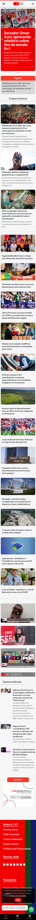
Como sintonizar (13, 839)
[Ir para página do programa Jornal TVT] (18, 676)
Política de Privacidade (17, 849)
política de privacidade (18, 896)
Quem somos (11, 844)
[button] (3, 3)
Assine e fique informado (17, 888)
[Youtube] (4, 865)
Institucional (10, 829)
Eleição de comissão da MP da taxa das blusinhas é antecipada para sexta (17, 346)
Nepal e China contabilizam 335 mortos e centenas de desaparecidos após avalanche (23, 731)
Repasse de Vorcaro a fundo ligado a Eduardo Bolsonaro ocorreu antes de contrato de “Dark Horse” (24, 695)
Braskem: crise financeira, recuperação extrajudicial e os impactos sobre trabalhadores (16, 501)
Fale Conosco (11, 834)
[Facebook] (17, 865)
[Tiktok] (21, 865)
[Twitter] (14, 865)
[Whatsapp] (7, 865)
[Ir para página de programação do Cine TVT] (18, 806)
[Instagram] (11, 865)
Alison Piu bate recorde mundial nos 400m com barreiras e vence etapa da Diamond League (17, 315)
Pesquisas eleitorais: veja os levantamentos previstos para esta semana (16, 470)
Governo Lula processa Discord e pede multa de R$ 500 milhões (24, 752)
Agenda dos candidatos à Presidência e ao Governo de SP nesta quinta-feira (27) (17, 561)
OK (18, 900)
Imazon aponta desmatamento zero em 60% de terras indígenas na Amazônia (17, 411)
